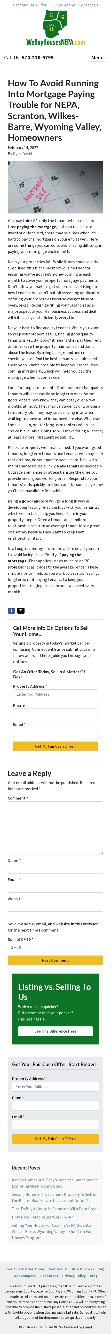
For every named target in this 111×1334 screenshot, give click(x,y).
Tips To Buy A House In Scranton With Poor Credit (55, 1209)
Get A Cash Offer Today (25, 1269)
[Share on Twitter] (21, 611)
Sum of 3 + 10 (20, 939)
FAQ (101, 1269)
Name (14, 860)
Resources (49, 1275)
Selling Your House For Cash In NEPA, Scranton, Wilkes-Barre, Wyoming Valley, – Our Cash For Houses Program (53, 1232)
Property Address (30, 686)
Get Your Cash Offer (29, 5)
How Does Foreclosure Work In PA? (42, 1217)
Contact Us (88, 5)
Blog (94, 1275)
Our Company (63, 5)
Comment (18, 798)
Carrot (87, 1327)
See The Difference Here (55, 1031)
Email (19, 724)
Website (15, 899)
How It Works (83, 1269)
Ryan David (22, 154)
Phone (19, 705)
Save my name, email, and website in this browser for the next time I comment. (53, 927)
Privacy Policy (74, 1275)
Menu (97, 57)
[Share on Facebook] (11, 611)
